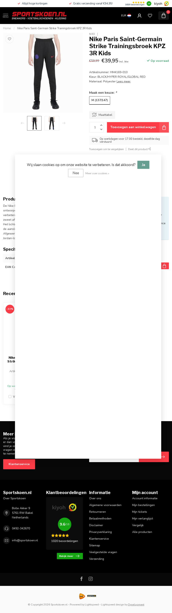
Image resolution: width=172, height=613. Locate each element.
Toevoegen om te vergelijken (106, 149)
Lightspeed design (112, 604)
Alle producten (142, 532)
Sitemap (94, 545)
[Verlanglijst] (150, 15)
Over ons (95, 498)
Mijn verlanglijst (142, 519)
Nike (92, 34)
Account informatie (145, 498)
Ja (143, 164)
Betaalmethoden (100, 519)
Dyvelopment (136, 604)
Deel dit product (138, 149)
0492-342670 (21, 528)
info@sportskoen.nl (25, 540)
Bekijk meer (66, 556)
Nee (76, 172)
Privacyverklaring (100, 532)
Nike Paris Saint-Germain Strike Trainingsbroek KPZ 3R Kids (54, 28)
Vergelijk (138, 525)
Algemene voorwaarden (105, 505)
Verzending (96, 559)
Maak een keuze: (103, 92)
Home (7, 28)
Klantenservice (19, 464)
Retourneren (97, 512)
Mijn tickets (139, 512)
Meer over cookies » (97, 173)
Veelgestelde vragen (103, 552)
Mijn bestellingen (143, 505)
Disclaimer (96, 525)
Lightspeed (92, 604)
